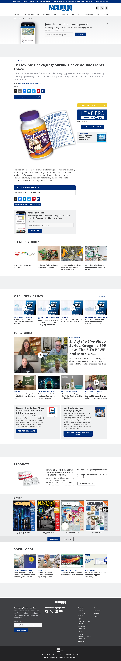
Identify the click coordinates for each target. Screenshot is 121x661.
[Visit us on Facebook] (46, 611)
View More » (103, 296)
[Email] (20, 91)
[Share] (24, 91)
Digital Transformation (23, 570)
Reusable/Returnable (69, 391)
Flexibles (18, 61)
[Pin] (38, 91)
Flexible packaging (44, 263)
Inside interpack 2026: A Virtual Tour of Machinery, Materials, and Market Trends (24, 574)
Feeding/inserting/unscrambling (97, 317)
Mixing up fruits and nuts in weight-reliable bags (47, 266)
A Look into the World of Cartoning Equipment (71, 320)
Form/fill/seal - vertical (23, 317)
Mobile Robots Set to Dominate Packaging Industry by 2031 (46, 396)
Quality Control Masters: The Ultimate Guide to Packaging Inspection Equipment (47, 323)
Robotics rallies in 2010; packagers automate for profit (95, 267)
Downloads (41, 570)
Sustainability (74, 338)
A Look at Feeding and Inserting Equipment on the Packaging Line (95, 321)
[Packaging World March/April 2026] (72, 515)
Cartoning (65, 317)
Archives (67, 539)
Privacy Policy (55, 654)
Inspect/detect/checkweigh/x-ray (48, 317)
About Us (45, 654)
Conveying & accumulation (95, 263)
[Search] (102, 8)
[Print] (15, 91)
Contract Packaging (69, 570)
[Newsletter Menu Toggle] (97, 8)
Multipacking (90, 570)
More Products (86, 483)
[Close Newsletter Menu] (107, 23)
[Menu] (106, 8)
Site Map (76, 654)
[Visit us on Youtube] (61, 611)
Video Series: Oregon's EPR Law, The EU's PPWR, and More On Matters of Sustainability (88, 347)
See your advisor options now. (78, 434)
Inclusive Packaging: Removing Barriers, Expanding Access (45, 574)
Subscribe (54, 539)
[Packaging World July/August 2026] (24, 515)
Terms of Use (66, 654)
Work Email (32, 221)
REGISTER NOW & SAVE (26, 431)
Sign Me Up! (80, 34)
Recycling (17, 391)
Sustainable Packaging (93, 391)
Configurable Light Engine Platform (92, 470)
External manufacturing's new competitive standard (72, 573)
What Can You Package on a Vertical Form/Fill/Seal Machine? (24, 321)
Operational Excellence (46, 391)
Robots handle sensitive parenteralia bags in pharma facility (71, 267)
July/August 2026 (24, 533)
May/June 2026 (48, 533)
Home (15, 263)
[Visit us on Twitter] (51, 611)
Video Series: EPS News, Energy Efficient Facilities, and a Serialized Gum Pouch (95, 396)
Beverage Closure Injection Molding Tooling (92, 476)
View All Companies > (92, 127)
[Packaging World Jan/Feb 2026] (97, 515)
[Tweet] (34, 91)
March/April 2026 (72, 533)
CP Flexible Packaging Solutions (30, 83)
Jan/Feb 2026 (97, 533)
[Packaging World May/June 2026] (48, 515)
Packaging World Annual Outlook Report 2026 (85, 138)
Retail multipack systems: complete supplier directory (95, 574)
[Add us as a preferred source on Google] (43, 91)
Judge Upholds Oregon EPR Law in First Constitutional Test (25, 396)
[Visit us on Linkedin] (56, 611)
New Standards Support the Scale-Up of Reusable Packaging (71, 396)
